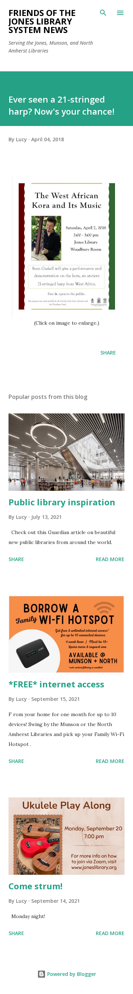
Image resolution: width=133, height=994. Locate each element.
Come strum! (35, 886)
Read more (110, 559)
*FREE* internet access (56, 684)
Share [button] (108, 352)
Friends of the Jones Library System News (42, 21)
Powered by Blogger (71, 974)
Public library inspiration (62, 502)
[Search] (103, 13)
